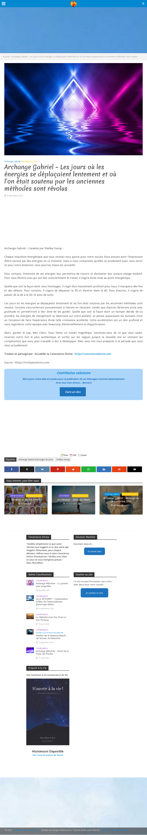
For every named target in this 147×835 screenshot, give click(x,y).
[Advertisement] (73, 30)
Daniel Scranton (16, 495)
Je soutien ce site (94, 592)
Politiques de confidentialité (114, 830)
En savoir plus (94, 551)
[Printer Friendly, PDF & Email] (73, 455)
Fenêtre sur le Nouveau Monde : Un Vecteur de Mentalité (51, 637)
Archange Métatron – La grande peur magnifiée (52, 585)
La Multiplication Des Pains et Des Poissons (51, 618)
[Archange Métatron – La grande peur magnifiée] (30, 582)
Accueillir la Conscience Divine (26, 830)
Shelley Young (62, 459)
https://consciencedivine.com (93, 354)
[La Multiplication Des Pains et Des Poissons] (30, 616)
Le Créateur (64, 495)
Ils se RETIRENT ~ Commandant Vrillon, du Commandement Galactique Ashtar (52, 602)
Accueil (6, 56)
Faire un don (73, 392)
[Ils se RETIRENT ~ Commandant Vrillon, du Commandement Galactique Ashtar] (30, 597)
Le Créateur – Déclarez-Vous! (73, 499)
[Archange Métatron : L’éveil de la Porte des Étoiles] (30, 650)
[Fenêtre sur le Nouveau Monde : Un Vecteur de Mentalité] (30, 631)
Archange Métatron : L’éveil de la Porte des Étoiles (52, 652)
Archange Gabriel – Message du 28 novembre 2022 (121, 499)
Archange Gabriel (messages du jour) (36, 459)
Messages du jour (29, 161)
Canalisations (42, 580)
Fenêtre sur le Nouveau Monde (49, 632)
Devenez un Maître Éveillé (25, 499)
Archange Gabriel (12, 161)
